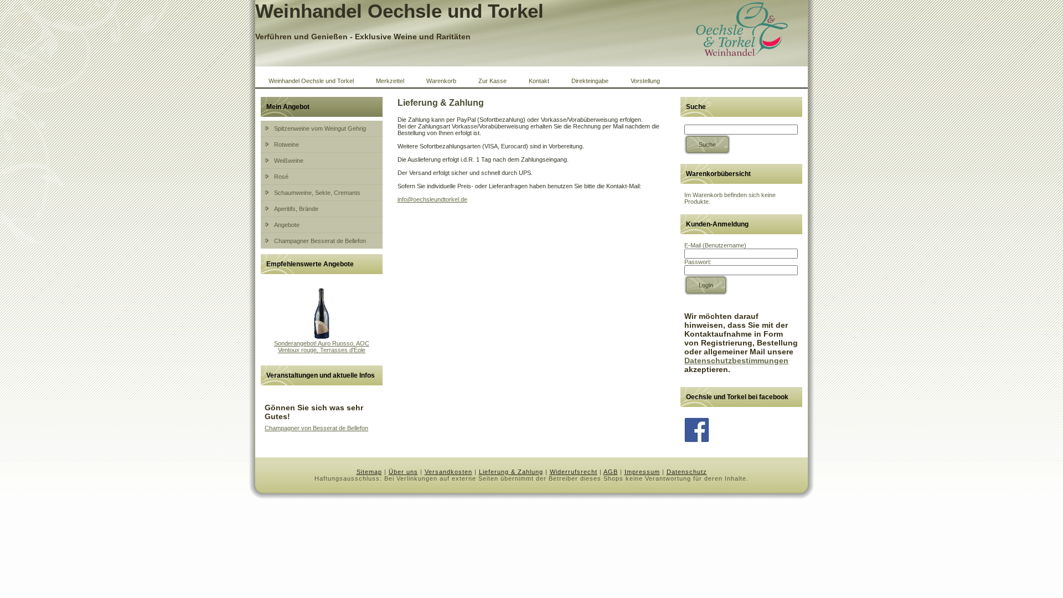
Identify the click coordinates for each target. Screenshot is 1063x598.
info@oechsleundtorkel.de (432, 199)
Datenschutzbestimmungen (736, 360)
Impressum (642, 471)
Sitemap (369, 471)
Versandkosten (448, 471)
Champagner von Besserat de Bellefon (316, 428)
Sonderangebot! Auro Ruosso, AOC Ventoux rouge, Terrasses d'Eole (321, 346)
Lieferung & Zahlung (511, 471)
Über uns (403, 471)
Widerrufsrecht (573, 471)
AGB (610, 471)
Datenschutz (687, 471)
